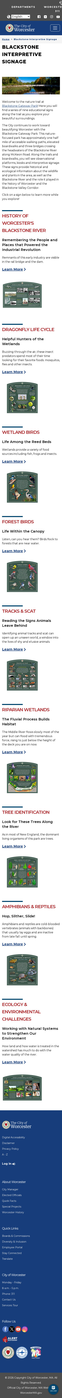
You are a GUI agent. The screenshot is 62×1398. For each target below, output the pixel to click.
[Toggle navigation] (55, 27)
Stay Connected (12, 1253)
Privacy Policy (10, 1148)
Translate (7, 1258)
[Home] (23, 26)
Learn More (12, 269)
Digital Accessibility (13, 1137)
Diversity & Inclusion (14, 1241)
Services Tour (10, 1305)
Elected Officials (12, 1195)
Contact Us (9, 1299)
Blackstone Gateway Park (20, 106)
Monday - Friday (11, 1282)
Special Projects (11, 1206)
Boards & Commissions (16, 1235)
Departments (23, 7)
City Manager (10, 1189)
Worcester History (13, 1212)
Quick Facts (9, 1200)
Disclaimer (8, 1143)
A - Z (5, 1154)
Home (6, 39)
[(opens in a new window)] (44, 16)
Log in (6, 1163)
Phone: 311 (8, 1293)
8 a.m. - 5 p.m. (10, 1288)
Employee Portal (12, 1247)
